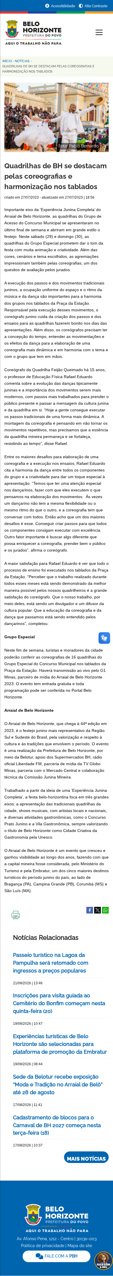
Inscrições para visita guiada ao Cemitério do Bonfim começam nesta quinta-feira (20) (59, 1003)
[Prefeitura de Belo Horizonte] (32, 29)
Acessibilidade (63, 6)
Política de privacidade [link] (42, 1245)
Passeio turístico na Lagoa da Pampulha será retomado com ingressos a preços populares (50, 963)
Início (7, 61)
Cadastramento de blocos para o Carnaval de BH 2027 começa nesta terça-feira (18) (57, 1125)
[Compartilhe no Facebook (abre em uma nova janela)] (89, 909)
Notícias (22, 61)
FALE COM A (60, 1256)
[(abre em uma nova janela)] (97, 909)
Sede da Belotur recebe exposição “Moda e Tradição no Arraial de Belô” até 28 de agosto (58, 1084)
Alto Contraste (96, 6)
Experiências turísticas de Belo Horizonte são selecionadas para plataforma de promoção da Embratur (60, 1044)
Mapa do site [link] (80, 1245)
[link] (56, 1256)
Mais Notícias (86, 1159)
